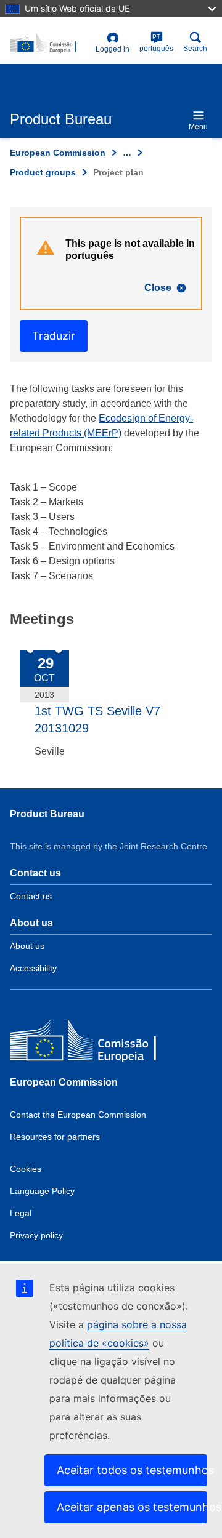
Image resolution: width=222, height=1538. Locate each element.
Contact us (31, 896)
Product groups (43, 172)
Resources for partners (55, 1137)
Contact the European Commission (78, 1114)
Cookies (25, 1169)
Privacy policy (36, 1235)
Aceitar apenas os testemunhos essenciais (132, 1506)
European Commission (57, 153)
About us (27, 946)
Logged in (113, 49)
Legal (20, 1213)
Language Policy (42, 1191)
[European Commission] (99, 1043)
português (156, 43)
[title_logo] (50, 43)
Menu (198, 126)
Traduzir (53, 335)
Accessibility (33, 968)
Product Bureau (47, 814)
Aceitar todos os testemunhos (132, 1470)
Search (195, 48)
